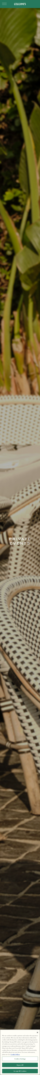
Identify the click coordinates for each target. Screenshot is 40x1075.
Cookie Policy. (15, 1054)
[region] (20, 1052)
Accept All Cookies (20, 1071)
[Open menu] (4, 4)
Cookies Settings (20, 1059)
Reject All (20, 1065)
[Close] (37, 1032)
